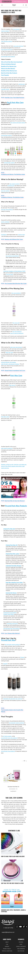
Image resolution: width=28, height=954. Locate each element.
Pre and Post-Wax (8, 640)
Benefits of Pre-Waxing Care (8, 66)
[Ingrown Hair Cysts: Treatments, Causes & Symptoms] (14, 897)
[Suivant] (26, 761)
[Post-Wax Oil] (14, 401)
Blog (21, 944)
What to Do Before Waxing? (8, 64)
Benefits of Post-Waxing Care (9, 70)
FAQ (7, 944)
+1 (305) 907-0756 (8, 928)
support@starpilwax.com (8, 932)
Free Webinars (21, 948)
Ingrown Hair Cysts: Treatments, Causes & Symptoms (13, 911)
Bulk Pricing (21, 950)
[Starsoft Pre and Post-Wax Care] (14, 682)
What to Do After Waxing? (8, 68)
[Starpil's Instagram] (17, 926)
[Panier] (26, 5)
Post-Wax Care (16, 375)
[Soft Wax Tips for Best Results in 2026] (14, 870)
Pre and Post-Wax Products (16, 506)
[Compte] (23, 5)
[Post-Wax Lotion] (14, 433)
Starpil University (21, 946)
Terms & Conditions (7, 950)
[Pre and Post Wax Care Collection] (14, 150)
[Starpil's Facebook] (23, 926)
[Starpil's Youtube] (20, 926)
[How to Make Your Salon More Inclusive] (14, 843)
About (7, 942)
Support (7, 946)
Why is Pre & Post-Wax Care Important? (11, 62)
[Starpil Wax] (14, 5)
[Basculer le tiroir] (2, 5)
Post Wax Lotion (5, 416)
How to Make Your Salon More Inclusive (13, 856)
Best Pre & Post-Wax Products (9, 73)
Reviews (21, 942)
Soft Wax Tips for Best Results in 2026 (12, 883)
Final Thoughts (5, 75)
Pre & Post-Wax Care (15, 102)
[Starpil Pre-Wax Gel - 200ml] (14, 309)
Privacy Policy (7, 948)
